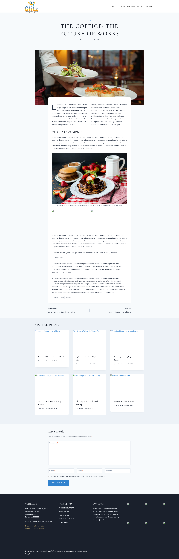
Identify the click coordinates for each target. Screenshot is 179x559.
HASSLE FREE (64, 512)
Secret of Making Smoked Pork (119, 310)
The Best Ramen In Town (124, 401)
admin (84, 40)
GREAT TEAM (63, 522)
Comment (53, 443)
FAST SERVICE (64, 515)
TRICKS (68, 297)
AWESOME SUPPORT (66, 508)
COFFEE (55, 297)
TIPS (62, 297)
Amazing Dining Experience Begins (61, 310)
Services (131, 6)
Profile (122, 6)
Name (52, 471)
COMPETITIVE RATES (66, 519)
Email (80, 471)
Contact (149, 6)
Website (109, 471)
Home (114, 6)
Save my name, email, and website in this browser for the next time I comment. (78, 476)
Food (89, 21)
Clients (140, 6)
